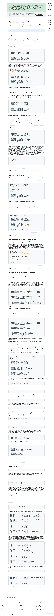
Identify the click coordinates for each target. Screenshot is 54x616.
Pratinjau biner (3, 606)
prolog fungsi (25, 208)
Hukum (11, 614)
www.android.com (38, 605)
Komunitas (8, 614)
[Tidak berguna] (44, 18)
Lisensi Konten (30, 595)
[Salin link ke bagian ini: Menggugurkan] (17, 35)
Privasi (16, 614)
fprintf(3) (29, 123)
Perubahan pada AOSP (22, 9)
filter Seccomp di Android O (32, 242)
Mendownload (3, 605)
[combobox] (37, 1)
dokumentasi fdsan (27, 314)
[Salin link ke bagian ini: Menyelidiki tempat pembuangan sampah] (29, 344)
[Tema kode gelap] (42, 49)
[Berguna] (42, 18)
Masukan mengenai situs (21, 614)
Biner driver (2, 609)
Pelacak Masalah (38, 609)
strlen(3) (27, 96)
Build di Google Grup (21, 609)
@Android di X (21, 602)
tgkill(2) (26, 45)
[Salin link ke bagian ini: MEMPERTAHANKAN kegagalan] (24, 175)
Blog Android (20, 605)
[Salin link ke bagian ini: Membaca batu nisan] (19, 466)
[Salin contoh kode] (43, 49)
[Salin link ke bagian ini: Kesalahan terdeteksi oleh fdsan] (24, 312)
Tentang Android (3, 614)
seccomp (12, 241)
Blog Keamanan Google (22, 606)
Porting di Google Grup (22, 610)
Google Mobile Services (39, 606)
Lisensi (14, 614)
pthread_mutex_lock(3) (24, 146)
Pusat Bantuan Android (39, 602)
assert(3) (14, 38)
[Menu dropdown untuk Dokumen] (11, 1)
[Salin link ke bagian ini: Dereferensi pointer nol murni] (24, 91)
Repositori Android (3, 602)
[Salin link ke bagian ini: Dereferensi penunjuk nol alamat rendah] (29, 118)
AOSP (9, 18)
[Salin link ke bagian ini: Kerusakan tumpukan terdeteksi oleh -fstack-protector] (36, 205)
